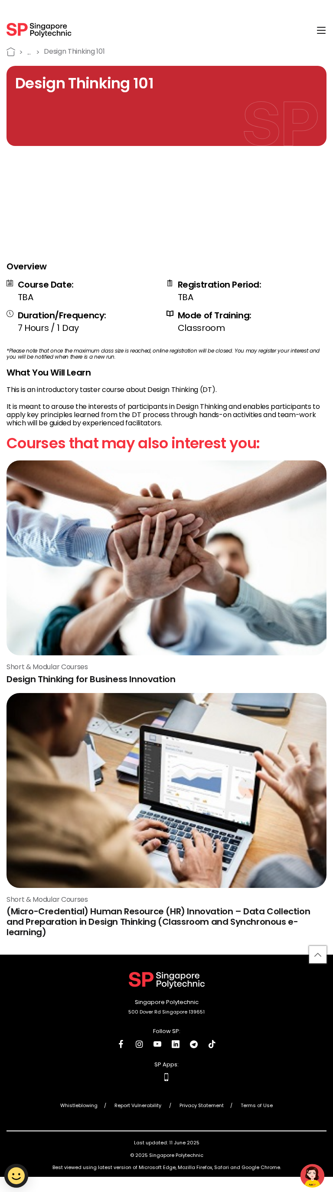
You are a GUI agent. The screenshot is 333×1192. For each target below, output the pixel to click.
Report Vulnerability (138, 1106)
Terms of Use (257, 1106)
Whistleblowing (79, 1106)
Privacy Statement (202, 1106)
